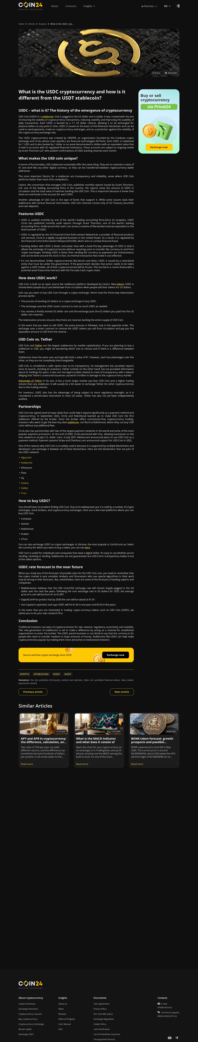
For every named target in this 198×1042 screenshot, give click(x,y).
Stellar (24, 488)
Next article (122, 691)
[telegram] (176, 1038)
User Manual (64, 1024)
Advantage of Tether (30, 380)
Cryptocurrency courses (30, 1014)
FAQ (60, 1029)
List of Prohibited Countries (107, 1034)
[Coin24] (30, 6)
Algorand (26, 457)
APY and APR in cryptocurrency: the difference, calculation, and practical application (43, 742)
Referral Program (66, 1019)
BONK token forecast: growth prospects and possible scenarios (152, 742)
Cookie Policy (100, 1024)
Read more (27, 764)
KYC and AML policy (103, 1014)
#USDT (68, 674)
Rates (61, 1008)
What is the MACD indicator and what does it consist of (96, 740)
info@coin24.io (165, 1007)
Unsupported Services (104, 1039)
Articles (31, 24)
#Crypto (24, 674)
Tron (23, 493)
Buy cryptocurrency (28, 1019)
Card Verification (102, 1029)
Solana (25, 483)
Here (87, 547)
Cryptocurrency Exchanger (31, 1024)
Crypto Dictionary (27, 1003)
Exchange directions (28, 1008)
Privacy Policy (100, 1008)
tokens (120, 284)
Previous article (32, 691)
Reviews (62, 1014)
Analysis (43, 24)
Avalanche (26, 462)
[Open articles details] (44, 724)
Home (21, 24)
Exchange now (115, 655)
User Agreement (101, 1003)
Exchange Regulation (104, 1019)
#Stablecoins (41, 674)
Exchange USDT (26, 1034)
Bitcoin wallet (25, 1029)
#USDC (56, 674)
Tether (38, 345)
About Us (62, 1003)
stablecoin (47, 116)
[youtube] (169, 1038)
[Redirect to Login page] (177, 6)
